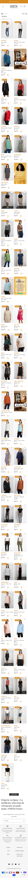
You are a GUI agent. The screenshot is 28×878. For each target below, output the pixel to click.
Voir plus (14, 794)
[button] (3, 6)
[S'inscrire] (23, 820)
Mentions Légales (19, 850)
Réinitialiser (4, 16)
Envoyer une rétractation (20, 855)
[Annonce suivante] (25, 1)
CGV (8, 850)
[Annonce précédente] (2, 1)
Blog (8, 854)
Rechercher (20, 847)
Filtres (23, 13)
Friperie (8, 847)
